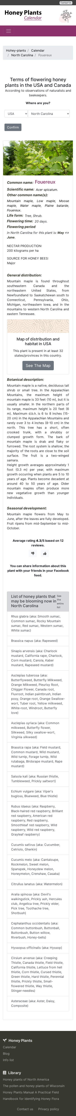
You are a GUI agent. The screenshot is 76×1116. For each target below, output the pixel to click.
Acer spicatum (46, 190)
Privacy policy (48, 1109)
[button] (8, 158)
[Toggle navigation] (8, 31)
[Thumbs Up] (45, 553)
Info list (8, 1060)
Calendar (9, 1047)
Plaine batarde (56, 206)
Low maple (46, 201)
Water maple (30, 206)
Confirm (13, 127)
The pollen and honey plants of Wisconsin (34, 1086)
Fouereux (13, 210)
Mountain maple (20, 201)
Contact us (25, 1109)
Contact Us (66, 3)
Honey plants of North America (26, 1079)
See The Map (38, 365)
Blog (6, 1053)
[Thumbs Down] (33, 553)
